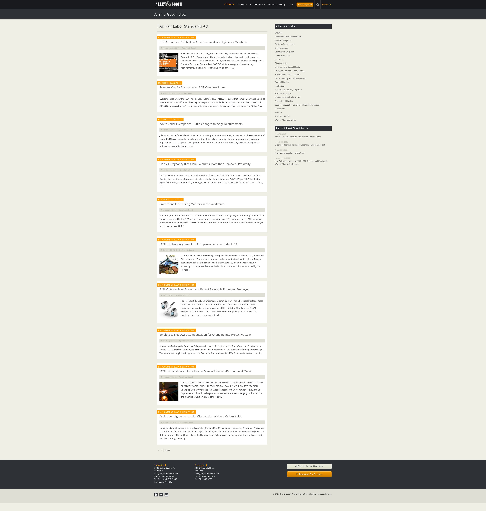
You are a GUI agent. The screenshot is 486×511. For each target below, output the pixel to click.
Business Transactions (284, 44)
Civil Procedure (281, 48)
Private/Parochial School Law (287, 97)
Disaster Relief (281, 63)
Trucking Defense (282, 116)
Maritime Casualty (283, 93)
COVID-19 (229, 4)
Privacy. (328, 494)
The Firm (241, 4)
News (291, 4)
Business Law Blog (276, 4)
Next (167, 450)
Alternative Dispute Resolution (288, 36)
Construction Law (282, 55)
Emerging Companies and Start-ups (290, 70)
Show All (278, 32)
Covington (200, 465)
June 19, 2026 (298, 135)
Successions (280, 108)
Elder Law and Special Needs (287, 67)
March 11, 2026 (300, 143)
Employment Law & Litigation (288, 74)
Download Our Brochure (311, 474)
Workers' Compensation (285, 120)
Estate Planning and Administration (290, 78)
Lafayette (159, 465)
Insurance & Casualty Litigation (288, 89)
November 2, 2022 (301, 161)
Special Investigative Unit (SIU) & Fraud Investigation (297, 105)
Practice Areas (257, 4)
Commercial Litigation (284, 51)
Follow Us (326, 4)
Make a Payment (305, 4)
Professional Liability (284, 101)
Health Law (280, 86)
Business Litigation (283, 40)
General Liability (282, 82)
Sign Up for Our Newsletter (310, 466)
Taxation (278, 112)
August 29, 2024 (289, 151)
